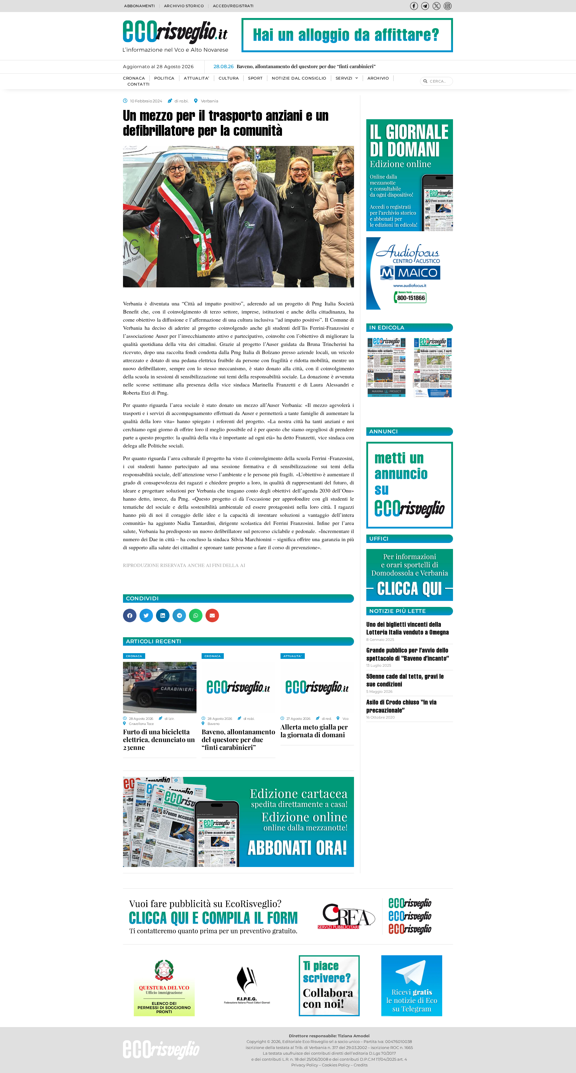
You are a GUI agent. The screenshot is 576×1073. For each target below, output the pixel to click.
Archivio (378, 78)
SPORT (255, 78)
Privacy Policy (304, 1064)
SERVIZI (344, 78)
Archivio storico (184, 6)
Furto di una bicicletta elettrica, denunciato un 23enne (159, 739)
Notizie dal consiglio (299, 78)
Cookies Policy (336, 1064)
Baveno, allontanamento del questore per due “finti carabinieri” (238, 739)
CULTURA (229, 78)
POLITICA (164, 78)
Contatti (139, 84)
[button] (129, 615)
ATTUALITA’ (196, 78)
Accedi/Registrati (233, 6)
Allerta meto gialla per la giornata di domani (314, 730)
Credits (361, 1064)
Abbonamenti (139, 6)
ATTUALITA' (293, 656)
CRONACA (134, 78)
